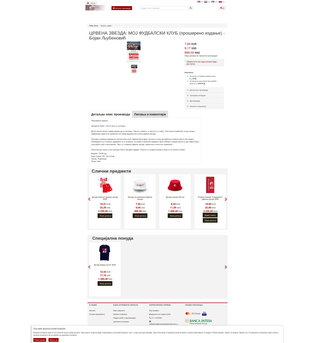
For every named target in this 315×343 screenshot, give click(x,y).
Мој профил (154, 310)
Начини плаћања (120, 314)
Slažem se (53, 340)
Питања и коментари (150, 114)
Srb (201, 1)
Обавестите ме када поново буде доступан (202, 62)
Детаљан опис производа (110, 114)
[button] (91, 3)
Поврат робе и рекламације (124, 318)
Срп (216, 1)
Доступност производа (199, 90)
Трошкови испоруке (198, 95)
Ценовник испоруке (121, 321)
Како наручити (119, 310)
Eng (208, 1)
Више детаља (105, 215)
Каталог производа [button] (123, 8)
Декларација (195, 101)
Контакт (92, 310)
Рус (223, 1)
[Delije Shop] (94, 8)
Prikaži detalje (39, 340)
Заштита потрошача (198, 106)
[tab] (204, 90)
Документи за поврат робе (160, 314)
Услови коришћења (97, 314)
